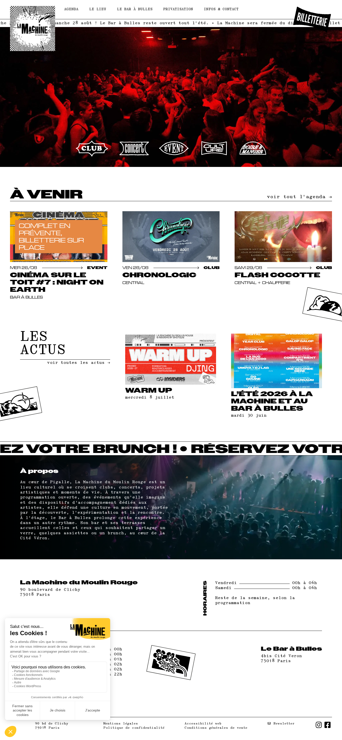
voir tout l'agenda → (299, 196)
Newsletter (282, 723)
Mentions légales (120, 723)
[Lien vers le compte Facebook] (327, 725)
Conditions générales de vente (216, 727)
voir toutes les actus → (78, 363)
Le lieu (97, 9)
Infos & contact (221, 9)
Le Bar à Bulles (134, 9)
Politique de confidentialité (133, 727)
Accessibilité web (203, 723)
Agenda (71, 9)
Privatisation (178, 9)
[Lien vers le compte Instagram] (318, 725)
